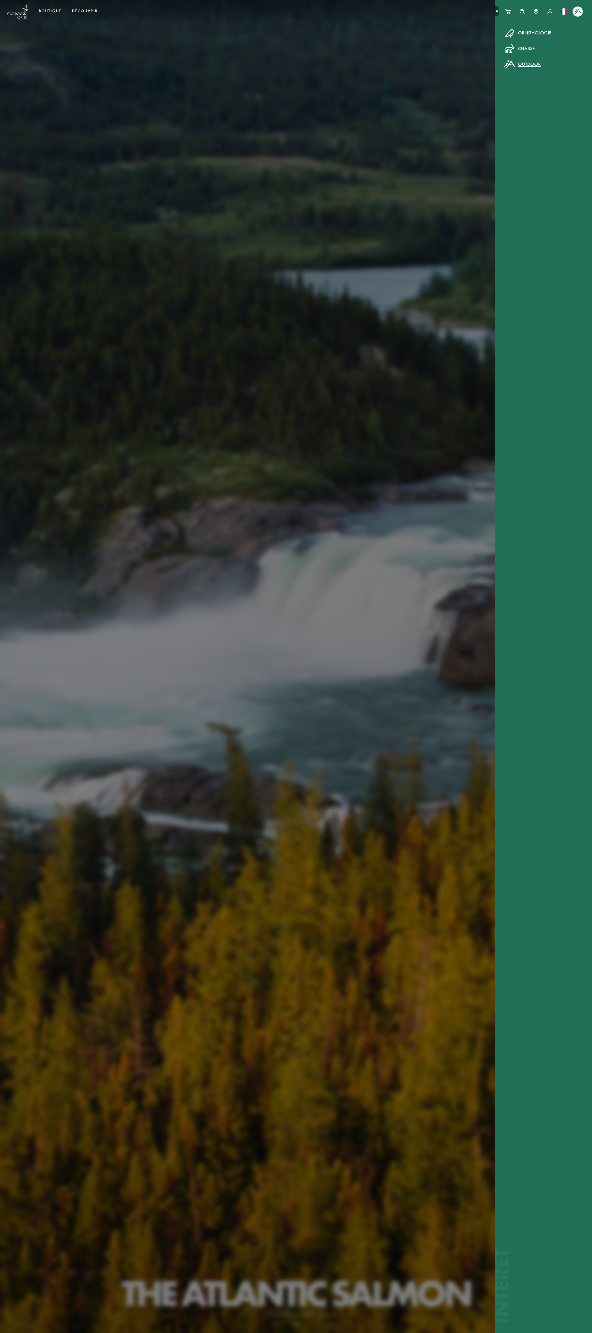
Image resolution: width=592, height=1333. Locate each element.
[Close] (400, 38)
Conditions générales (341, 113)
